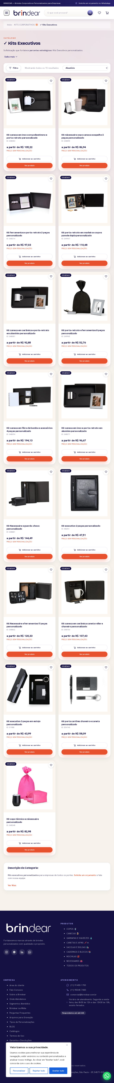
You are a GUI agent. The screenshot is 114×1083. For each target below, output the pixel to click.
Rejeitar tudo (39, 1070)
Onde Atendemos (18, 999)
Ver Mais (12, 885)
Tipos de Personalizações (22, 1022)
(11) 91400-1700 (78, 985)
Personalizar (19, 1070)
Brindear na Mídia (18, 1008)
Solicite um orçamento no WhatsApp (94, 3)
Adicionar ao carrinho (31, 159)
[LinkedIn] (22, 952)
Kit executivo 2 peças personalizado (80, 526)
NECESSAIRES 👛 (74, 961)
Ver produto (29, 165)
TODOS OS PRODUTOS (77, 965)
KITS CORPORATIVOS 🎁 (26, 24)
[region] (38, 1059)
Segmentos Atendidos (20, 1003)
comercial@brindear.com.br (83, 994)
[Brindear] (27, 12)
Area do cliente (17, 985)
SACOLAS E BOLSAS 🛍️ (77, 947)
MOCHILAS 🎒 (73, 956)
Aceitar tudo (58, 1070)
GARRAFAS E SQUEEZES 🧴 (79, 938)
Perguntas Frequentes (20, 1012)
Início (9, 24)
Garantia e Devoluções (21, 1040)
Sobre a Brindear (18, 994)
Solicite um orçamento (85, 875)
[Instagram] (7, 952)
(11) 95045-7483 (78, 990)
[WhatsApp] (30, 952)
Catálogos (14, 1031)
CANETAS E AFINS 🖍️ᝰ (77, 942)
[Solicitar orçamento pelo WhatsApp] (107, 1076)
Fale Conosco (16, 990)
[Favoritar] (51, 81)
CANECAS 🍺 (72, 933)
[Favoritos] (99, 12)
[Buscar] (90, 12)
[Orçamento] (107, 12)
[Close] (68, 1045)
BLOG (12, 1026)
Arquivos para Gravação (21, 1017)
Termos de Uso (17, 1035)
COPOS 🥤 (71, 929)
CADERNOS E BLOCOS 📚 (78, 951)
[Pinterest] (14, 952)
